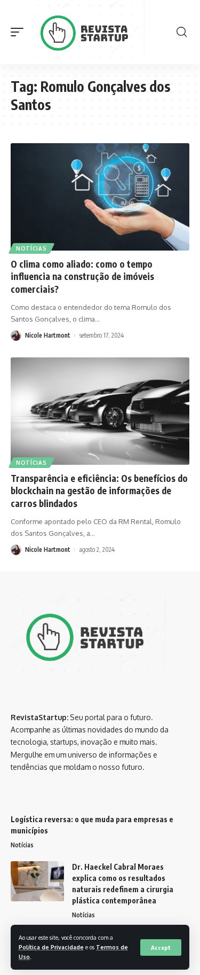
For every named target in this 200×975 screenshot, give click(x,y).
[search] (181, 32)
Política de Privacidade (51, 946)
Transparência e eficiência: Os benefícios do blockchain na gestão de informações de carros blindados (99, 491)
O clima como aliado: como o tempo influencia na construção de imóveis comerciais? (82, 276)
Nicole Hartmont (47, 335)
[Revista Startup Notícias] (88, 32)
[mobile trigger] (20, 32)
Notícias (31, 248)
